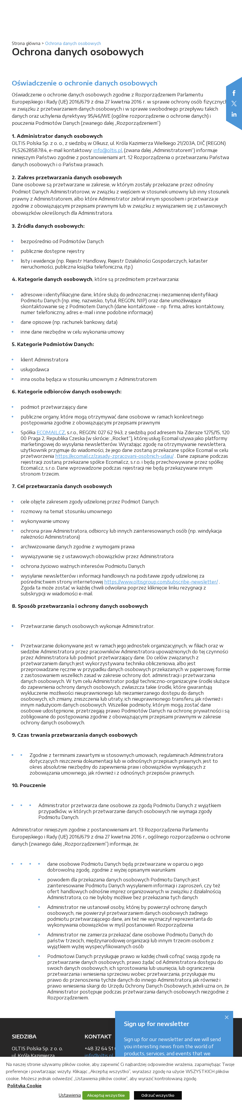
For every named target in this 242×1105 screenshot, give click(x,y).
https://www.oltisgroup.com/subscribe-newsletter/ (161, 582)
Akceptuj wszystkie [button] (106, 1095)
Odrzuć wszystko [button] (157, 1095)
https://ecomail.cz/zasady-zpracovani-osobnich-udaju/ (114, 456)
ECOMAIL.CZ (51, 432)
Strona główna (26, 43)
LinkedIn (234, 114)
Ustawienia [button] (70, 1095)
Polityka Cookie (24, 1085)
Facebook (234, 93)
